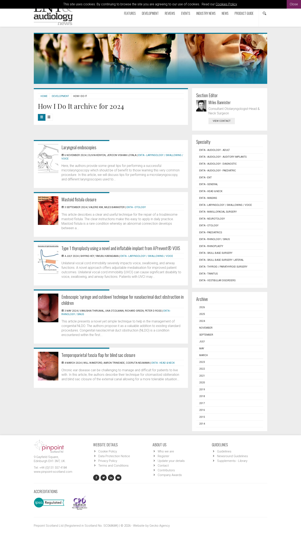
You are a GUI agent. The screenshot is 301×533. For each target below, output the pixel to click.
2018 (202, 396)
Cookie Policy (107, 451)
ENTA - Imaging (208, 198)
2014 (202, 423)
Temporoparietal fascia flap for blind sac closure (98, 355)
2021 (202, 375)
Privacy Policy (107, 461)
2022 (202, 368)
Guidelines (224, 451)
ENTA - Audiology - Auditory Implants (223, 156)
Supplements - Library (232, 461)
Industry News (206, 13)
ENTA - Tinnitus (208, 273)
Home (44, 96)
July (202, 341)
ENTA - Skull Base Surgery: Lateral (221, 260)
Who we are (166, 451)
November (206, 327)
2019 (202, 389)
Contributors (166, 470)
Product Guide (244, 13)
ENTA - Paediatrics (210, 232)
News (225, 13)
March (203, 355)
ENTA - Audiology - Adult (214, 150)
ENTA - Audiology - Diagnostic (218, 163)
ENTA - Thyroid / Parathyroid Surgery (223, 266)
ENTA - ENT (205, 177)
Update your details (171, 461)
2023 (202, 362)
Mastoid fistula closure (78, 199)
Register (163, 456)
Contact (163, 465)
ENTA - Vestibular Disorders (217, 280)
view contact (222, 121)
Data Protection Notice (114, 456)
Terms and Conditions (113, 465)
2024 (202, 321)
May (201, 348)
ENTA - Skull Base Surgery (215, 253)
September (206, 334)
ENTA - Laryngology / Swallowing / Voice (146, 256)
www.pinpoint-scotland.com (53, 472)
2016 (202, 410)
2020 (202, 382)
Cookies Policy (226, 4)
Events (185, 13)
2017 (202, 403)
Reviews (170, 13)
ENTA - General (208, 184)
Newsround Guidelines (232, 456)
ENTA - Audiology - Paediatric (217, 170)
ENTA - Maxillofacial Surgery (218, 211)
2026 (202, 307)
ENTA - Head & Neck (163, 362)
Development (150, 13)
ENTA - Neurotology (212, 218)
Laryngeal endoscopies (78, 147)
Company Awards (170, 475)
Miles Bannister (219, 102)
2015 (202, 417)
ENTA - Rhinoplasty (211, 246)
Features (130, 13)
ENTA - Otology (136, 207)
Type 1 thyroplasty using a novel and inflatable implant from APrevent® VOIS (120, 248)
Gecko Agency (159, 525)
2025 (202, 314)
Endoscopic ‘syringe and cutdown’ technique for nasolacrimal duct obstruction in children (122, 299)
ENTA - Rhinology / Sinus (214, 239)
